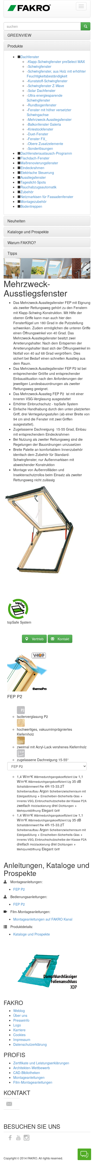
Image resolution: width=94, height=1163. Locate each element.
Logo (17, 1025)
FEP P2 (19, 889)
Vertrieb (38, 638)
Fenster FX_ (37, 138)
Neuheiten (16, 221)
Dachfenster (29, 56)
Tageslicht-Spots (33, 182)
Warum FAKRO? (21, 242)
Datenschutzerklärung (30, 1044)
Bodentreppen (31, 206)
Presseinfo (21, 1020)
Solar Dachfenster (41, 90)
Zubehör (27, 191)
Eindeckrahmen (32, 167)
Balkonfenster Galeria (44, 124)
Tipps (12, 253)
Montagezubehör (33, 201)
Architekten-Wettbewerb (31, 1067)
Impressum (21, 1039)
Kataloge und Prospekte (28, 231)
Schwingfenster (39, 66)
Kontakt (63, 638)
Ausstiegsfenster (33, 177)
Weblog (19, 1010)
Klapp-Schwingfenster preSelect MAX (56, 61)
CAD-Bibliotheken (26, 1072)
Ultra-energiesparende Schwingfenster (44, 98)
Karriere (19, 1029)
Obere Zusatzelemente (45, 143)
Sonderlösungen (40, 148)
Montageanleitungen (29, 1077)
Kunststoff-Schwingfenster (47, 80)
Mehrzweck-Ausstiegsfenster (50, 119)
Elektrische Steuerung (37, 172)
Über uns (20, 1015)
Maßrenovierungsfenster (39, 162)
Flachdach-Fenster (34, 158)
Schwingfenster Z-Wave (46, 85)
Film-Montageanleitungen (32, 1082)
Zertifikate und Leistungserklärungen (41, 1062)
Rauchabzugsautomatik (38, 187)
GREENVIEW (19, 35)
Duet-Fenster (38, 133)
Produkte (15, 46)
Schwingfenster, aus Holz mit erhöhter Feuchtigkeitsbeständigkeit (56, 73)
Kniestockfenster (40, 129)
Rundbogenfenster (42, 105)
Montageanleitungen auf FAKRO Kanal (42, 919)
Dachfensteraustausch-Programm (46, 153)
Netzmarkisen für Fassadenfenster (46, 196)
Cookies (19, 1034)
